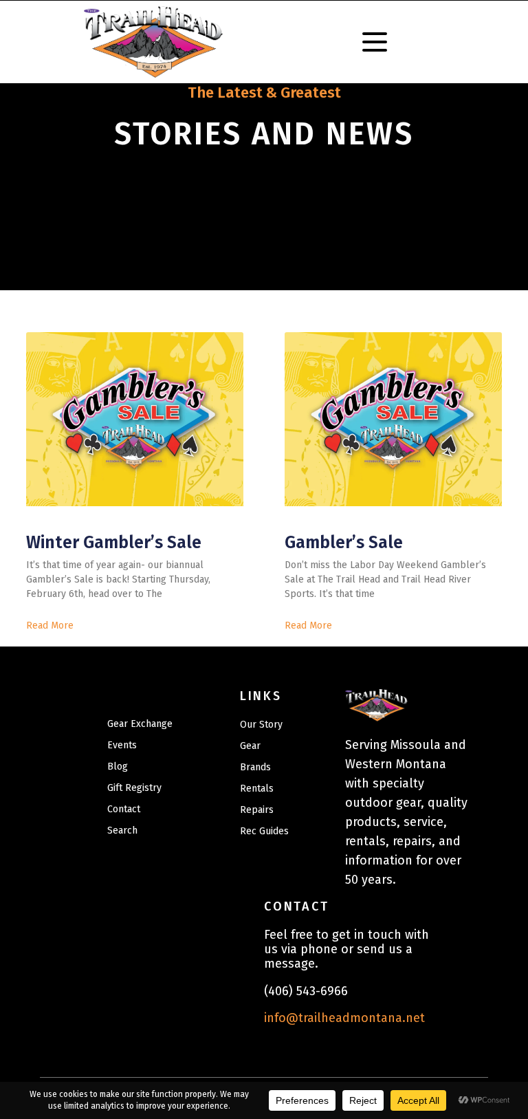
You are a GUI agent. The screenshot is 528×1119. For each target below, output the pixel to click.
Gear (250, 746)
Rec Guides (264, 831)
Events (122, 745)
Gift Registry (134, 788)
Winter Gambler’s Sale (113, 542)
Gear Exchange (140, 724)
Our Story (261, 724)
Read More (50, 625)
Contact (123, 809)
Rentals (257, 788)
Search (122, 830)
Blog (117, 766)
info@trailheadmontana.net (344, 1017)
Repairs (257, 810)
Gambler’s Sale (344, 542)
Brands (255, 767)
